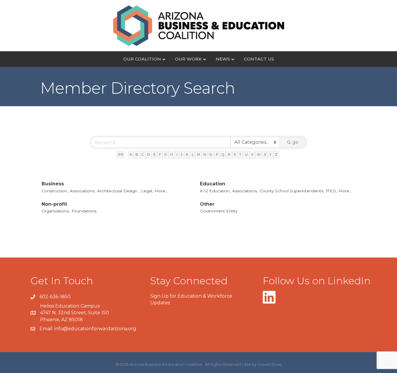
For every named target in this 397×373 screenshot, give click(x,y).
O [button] (211, 154)
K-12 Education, (215, 191)
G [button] (165, 154)
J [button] (181, 154)
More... (161, 191)
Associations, (82, 191)
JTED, (331, 191)
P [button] (217, 154)
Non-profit (54, 204)
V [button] (252, 154)
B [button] (136, 154)
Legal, (147, 191)
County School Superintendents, (292, 191)
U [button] (246, 154)
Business (53, 183)
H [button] (171, 154)
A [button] (131, 154)
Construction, (55, 191)
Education (212, 183)
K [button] (187, 154)
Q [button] (223, 154)
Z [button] (276, 154)
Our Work (188, 59)
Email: (47, 328)
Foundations (83, 211)
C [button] (143, 154)
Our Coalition (142, 59)
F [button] (160, 154)
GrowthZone (269, 364)
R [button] (229, 154)
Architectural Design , (118, 191)
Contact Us (259, 59)
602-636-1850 (55, 296)
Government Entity (218, 211)
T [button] (240, 154)
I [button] (176, 154)
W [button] (258, 154)
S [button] (235, 154)
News (223, 59)
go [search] (295, 142)
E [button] (154, 154)
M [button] (198, 154)
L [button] (193, 154)
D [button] (148, 154)
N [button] (204, 154)
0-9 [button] (120, 154)
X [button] (265, 154)
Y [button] (270, 154)
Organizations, (56, 211)
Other (207, 204)
